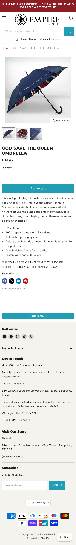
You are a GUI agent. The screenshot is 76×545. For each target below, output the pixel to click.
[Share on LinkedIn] (18, 281)
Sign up (57, 485)
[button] (8, 134)
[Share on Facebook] (4, 281)
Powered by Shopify (38, 538)
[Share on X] (11, 281)
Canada (36, 502)
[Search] (69, 31)
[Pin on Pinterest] (25, 281)
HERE (16, 376)
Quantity (7, 167)
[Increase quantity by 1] (34, 176)
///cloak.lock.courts (12, 456)
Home (5, 48)
